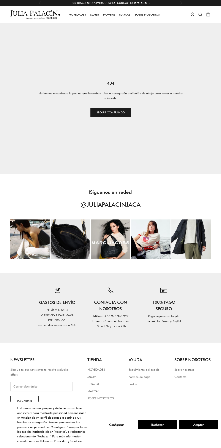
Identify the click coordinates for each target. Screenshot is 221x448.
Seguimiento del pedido (144, 369)
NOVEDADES (77, 14)
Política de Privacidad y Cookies (60, 441)
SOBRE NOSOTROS (147, 14)
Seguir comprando (110, 112)
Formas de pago (139, 376)
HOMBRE (109, 14)
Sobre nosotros (184, 369)
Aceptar (198, 424)
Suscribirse (24, 400)
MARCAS (124, 14)
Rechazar (157, 424)
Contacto (180, 376)
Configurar (116, 424)
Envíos (133, 384)
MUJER (94, 14)
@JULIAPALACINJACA (110, 204)
